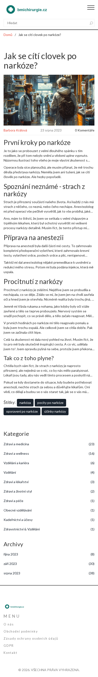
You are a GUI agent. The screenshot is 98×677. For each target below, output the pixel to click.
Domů (8, 35)
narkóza (25, 403)
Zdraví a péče (49, 501)
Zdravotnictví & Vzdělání (49, 529)
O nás (9, 624)
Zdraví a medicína (49, 444)
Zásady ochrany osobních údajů (31, 638)
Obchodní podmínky (21, 631)
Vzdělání (49, 472)
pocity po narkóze (50, 403)
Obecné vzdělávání (49, 510)
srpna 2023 (49, 573)
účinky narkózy (55, 411)
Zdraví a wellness (49, 453)
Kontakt (10, 653)
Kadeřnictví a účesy (49, 520)
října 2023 (49, 554)
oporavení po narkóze (22, 411)
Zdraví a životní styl (49, 491)
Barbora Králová (15, 130)
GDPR (9, 645)
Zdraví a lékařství (49, 482)
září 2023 (49, 564)
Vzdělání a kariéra (49, 463)
